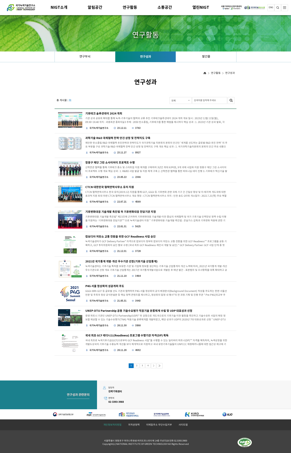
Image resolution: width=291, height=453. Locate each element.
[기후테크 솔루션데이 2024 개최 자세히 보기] (70, 120)
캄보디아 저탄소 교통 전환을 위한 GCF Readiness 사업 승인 (120, 236)
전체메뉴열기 (284, 7)
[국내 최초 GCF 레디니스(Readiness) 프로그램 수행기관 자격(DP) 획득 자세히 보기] (70, 343)
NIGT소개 (59, 7)
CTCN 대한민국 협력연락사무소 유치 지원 (109, 187)
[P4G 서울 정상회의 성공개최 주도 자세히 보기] (70, 293)
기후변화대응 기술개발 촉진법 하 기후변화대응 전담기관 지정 (120, 211)
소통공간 (164, 7)
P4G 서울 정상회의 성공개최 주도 (104, 286)
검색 (277, 7)
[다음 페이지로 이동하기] (153, 365)
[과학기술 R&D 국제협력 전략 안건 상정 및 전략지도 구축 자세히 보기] (70, 143)
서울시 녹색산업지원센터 (231, 7)
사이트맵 (183, 424)
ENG (271, 7)
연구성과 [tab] (145, 57)
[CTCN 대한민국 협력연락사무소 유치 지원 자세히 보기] (70, 193)
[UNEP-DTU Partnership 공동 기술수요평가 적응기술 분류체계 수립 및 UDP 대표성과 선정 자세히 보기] (70, 317)
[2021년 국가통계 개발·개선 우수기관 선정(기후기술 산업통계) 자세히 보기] (70, 269)
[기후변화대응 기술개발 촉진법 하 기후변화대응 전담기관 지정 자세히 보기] (70, 219)
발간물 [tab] (206, 56)
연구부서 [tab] (84, 56)
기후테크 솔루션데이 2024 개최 (103, 113)
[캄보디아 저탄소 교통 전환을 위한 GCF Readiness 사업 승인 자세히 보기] (70, 244)
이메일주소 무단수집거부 (159, 424)
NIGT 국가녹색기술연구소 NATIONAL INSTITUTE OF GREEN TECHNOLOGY (21, 7)
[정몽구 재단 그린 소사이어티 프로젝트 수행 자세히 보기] (70, 168)
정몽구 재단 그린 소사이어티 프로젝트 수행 (110, 162)
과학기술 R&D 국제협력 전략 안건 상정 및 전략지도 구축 (117, 138)
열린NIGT (200, 7)
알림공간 (95, 7)
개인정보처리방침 (112, 424)
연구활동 (130, 7)
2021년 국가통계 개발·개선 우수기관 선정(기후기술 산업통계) (121, 261)
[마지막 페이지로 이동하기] (159, 365)
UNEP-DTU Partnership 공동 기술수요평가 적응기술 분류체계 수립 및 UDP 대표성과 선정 (138, 310)
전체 (173, 100)
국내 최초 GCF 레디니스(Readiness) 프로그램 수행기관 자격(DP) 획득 (127, 335)
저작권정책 (134, 424)
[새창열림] (63, 414)
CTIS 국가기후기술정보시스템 (255, 8)
